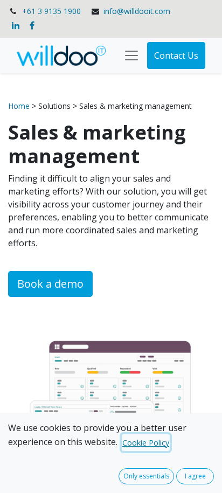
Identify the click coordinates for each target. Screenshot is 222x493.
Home (20, 106)
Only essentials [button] (146, 476)
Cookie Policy (145, 443)
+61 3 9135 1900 (51, 11)
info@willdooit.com (136, 11)
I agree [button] (195, 476)
